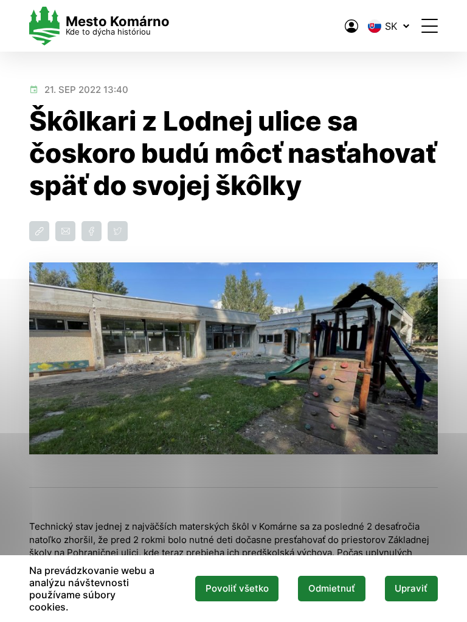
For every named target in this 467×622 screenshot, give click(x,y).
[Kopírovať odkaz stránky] (39, 231)
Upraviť (411, 588)
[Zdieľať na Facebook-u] (91, 231)
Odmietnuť (331, 588)
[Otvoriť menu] (429, 26)
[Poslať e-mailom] (65, 231)
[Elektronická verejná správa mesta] (351, 26)
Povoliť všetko (237, 588)
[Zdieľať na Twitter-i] (118, 231)
